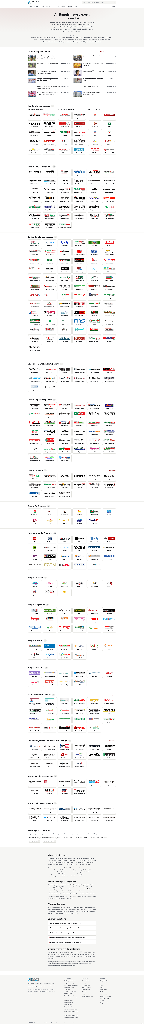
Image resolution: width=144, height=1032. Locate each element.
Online (36, 6)
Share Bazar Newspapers (104, 39)
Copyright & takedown (105, 996)
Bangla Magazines (73, 39)
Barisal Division (89, 837)
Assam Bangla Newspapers (73, 41)
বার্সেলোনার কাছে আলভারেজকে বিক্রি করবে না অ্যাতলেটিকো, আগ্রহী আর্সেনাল (48, 93)
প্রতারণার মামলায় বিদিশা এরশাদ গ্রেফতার (93, 71)
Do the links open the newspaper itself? (62, 933)
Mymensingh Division (49, 841)
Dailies (30, 6)
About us (102, 985)
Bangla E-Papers (109, 37)
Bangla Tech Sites (92, 39)
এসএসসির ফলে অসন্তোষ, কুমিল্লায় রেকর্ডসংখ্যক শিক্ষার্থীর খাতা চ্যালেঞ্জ (46, 57)
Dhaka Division (33, 837)
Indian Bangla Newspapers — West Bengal (54, 41)
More (113, 6)
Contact (102, 987)
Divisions (63, 6)
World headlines (104, 983)
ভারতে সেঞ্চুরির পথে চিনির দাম (90, 86)
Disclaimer (103, 992)
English (42, 6)
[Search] (114, 2)
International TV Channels (51, 39)
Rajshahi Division (75, 837)
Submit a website (104, 998)
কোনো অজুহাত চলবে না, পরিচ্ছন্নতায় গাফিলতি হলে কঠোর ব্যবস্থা (46, 72)
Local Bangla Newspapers (97, 37)
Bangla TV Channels (39, 39)
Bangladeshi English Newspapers (81, 37)
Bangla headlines (104, 980)
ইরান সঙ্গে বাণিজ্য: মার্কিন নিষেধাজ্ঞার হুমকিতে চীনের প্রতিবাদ (92, 93)
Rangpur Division (34, 841)
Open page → (112, 470)
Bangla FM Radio (63, 39)
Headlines (70, 6)
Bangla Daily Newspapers (50, 37)
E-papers (48, 6)
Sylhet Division (102, 837)
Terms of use (103, 994)
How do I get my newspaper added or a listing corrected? (67, 937)
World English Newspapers (87, 41)
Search (102, 1000)
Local (57, 6)
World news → (112, 52)
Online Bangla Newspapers (65, 37)
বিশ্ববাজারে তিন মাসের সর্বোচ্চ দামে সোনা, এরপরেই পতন (93, 64)
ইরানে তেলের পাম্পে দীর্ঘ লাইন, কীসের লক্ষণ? (94, 56)
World (76, 6)
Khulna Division (62, 837)
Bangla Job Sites (83, 39)
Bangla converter (104, 1003)
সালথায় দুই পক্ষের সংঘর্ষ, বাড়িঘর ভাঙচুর (47, 63)
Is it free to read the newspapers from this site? (64, 928)
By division (98, 41)
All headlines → (103, 52)
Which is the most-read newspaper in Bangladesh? (65, 942)
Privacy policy (103, 989)
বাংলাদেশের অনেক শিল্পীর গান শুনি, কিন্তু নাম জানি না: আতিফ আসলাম (48, 87)
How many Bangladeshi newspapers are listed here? (66, 923)
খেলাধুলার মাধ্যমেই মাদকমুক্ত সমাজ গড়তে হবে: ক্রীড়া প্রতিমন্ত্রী (47, 80)
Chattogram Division (48, 837)
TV (53, 6)
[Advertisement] (72, 1027)
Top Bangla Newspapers (37, 37)
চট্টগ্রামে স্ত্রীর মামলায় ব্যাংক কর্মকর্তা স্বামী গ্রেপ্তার (93, 80)
